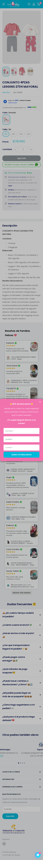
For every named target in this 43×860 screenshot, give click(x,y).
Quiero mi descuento (21, 454)
